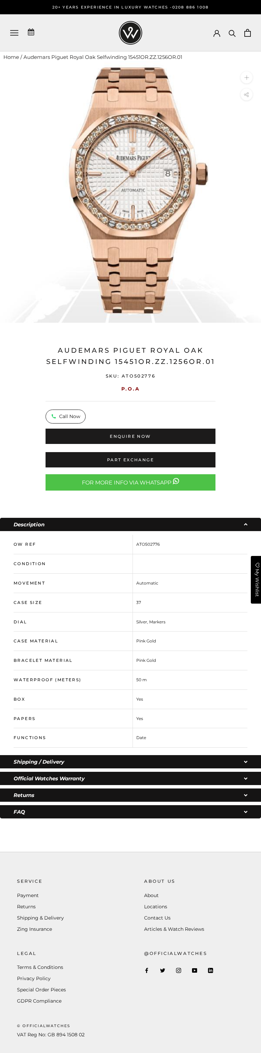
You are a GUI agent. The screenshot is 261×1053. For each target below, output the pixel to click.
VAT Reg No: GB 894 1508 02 (51, 1035)
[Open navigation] (14, 33)
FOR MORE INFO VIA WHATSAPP (127, 482)
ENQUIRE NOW (130, 436)
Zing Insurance (34, 929)
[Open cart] (247, 33)
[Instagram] (178, 970)
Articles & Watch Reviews (174, 929)
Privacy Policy (34, 978)
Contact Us (157, 918)
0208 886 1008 (190, 7)
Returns (26, 907)
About (151, 895)
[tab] (130, 524)
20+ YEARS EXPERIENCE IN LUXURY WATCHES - (112, 7)
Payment (28, 895)
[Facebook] (146, 970)
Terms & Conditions (40, 967)
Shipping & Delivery (40, 918)
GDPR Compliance (39, 1001)
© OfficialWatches (43, 1025)
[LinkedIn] (210, 970)
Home (11, 57)
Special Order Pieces (41, 990)
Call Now (69, 416)
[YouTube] (194, 970)
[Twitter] (162, 970)
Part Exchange (130, 459)
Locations (155, 907)
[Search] (232, 32)
